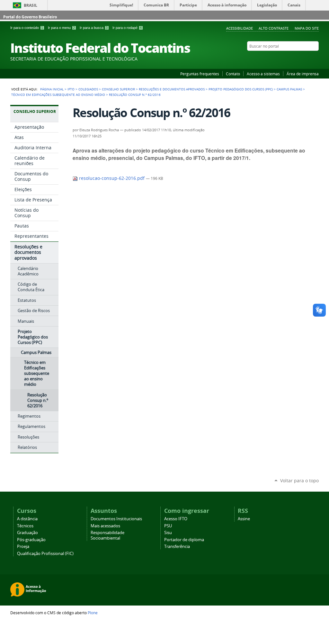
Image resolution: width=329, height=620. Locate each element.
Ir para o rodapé (127, 28)
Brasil (30, 5)
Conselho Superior (118, 89)
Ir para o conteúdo (26, 28)
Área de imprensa (303, 73)
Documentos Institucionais (116, 519)
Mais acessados (105, 526)
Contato (233, 73)
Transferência (177, 546)
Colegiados (88, 89)
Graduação (27, 532)
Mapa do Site (307, 28)
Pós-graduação (31, 539)
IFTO (71, 89)
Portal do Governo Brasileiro (30, 17)
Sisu (168, 532)
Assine (244, 519)
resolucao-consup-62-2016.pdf (112, 178)
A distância (27, 519)
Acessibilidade (239, 28)
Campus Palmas (289, 89)
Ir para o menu (61, 28)
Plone (93, 612)
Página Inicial (52, 89)
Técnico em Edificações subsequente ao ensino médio (58, 94)
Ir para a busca (94, 28)
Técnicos (25, 526)
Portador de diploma (184, 539)
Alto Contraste (274, 28)
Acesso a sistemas (263, 73)
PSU (168, 526)
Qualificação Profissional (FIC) (45, 553)
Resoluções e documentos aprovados (172, 89)
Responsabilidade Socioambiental (107, 535)
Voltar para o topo (299, 480)
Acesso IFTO (175, 519)
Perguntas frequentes (199, 73)
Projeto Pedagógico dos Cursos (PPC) (241, 89)
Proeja (23, 546)
